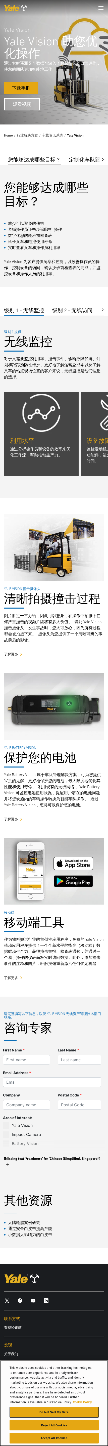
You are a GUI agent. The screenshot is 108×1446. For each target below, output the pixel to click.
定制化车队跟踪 (87, 159)
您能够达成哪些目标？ (34, 159)
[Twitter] (7, 1300)
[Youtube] (33, 1300)
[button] (99, 159)
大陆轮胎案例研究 (24, 1222)
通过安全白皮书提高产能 (30, 1228)
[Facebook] (20, 1300)
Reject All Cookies (54, 1425)
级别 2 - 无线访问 (72, 310)
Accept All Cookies (53, 1438)
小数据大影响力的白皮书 (30, 1234)
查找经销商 (13, 1328)
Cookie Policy (82, 1402)
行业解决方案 (27, 135)
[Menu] (101, 8)
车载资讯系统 (52, 135)
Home (8, 135)
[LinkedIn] (46, 1300)
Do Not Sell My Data (53, 1412)
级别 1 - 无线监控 (24, 310)
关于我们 (11, 1354)
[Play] (92, 109)
